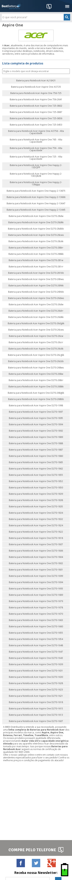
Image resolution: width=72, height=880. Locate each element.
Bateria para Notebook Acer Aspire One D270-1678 (36, 607)
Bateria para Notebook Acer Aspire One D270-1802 (36, 563)
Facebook (20, 863)
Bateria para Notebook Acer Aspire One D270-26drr (35, 311)
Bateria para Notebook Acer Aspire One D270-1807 (36, 544)
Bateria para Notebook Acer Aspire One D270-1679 (36, 601)
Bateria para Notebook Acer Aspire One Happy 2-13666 (36, 197)
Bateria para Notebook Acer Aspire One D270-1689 (36, 595)
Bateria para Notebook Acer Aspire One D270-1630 (36, 677)
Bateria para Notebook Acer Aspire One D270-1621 (36, 696)
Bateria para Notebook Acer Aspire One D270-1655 (36, 633)
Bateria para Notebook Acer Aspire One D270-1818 (36, 538)
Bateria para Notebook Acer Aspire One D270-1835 (36, 506)
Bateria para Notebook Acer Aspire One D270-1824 (36, 525)
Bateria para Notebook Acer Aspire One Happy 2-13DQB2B (36, 175)
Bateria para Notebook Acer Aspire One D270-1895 (36, 418)
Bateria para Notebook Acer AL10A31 (36, 80)
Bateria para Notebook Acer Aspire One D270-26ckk (35, 349)
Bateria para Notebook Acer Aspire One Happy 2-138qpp (36, 183)
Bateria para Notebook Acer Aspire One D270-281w (36, 260)
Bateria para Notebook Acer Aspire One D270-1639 (36, 664)
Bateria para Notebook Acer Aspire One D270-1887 (36, 450)
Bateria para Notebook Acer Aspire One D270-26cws (36, 330)
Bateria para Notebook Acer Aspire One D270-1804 (36, 557)
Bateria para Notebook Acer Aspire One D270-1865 (36, 462)
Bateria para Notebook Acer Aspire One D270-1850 (36, 488)
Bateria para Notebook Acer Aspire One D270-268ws (36, 368)
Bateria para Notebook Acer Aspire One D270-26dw (36, 304)
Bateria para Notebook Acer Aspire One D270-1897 (36, 412)
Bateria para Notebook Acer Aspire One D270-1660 (36, 626)
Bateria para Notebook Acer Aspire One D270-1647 (36, 652)
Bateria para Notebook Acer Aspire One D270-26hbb (36, 292)
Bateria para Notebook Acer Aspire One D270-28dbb (36, 229)
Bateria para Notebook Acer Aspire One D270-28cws (36, 235)
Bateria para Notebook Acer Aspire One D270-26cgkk (36, 355)
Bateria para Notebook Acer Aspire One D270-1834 (36, 513)
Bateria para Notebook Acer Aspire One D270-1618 (36, 702)
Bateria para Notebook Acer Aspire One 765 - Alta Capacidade (36, 141)
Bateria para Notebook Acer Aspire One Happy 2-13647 (36, 203)
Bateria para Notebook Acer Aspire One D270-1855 (36, 475)
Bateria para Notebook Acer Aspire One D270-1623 (36, 690)
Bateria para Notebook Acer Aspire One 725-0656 (36, 118)
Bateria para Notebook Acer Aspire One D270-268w (36, 374)
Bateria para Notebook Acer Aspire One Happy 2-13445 (36, 210)
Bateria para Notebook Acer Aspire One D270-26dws (36, 298)
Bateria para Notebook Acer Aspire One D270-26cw (36, 336)
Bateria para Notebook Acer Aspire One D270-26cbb (36, 361)
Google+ (51, 863)
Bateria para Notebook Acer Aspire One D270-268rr (36, 380)
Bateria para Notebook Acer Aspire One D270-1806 (36, 551)
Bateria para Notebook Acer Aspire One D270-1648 (36, 645)
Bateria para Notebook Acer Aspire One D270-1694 (36, 582)
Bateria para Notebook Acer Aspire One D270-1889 (36, 437)
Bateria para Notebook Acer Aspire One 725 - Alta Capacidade (36, 158)
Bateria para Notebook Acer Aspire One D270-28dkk (36, 222)
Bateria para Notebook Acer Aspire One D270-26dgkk (36, 323)
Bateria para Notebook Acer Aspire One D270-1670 (36, 614)
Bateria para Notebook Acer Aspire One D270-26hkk (36, 285)
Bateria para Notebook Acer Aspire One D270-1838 (36, 500)
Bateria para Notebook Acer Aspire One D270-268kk (36, 386)
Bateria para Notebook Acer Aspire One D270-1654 (36, 639)
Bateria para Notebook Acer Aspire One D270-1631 (36, 671)
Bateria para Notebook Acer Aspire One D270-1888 (36, 443)
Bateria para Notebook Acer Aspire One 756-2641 (36, 99)
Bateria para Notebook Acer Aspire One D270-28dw (36, 216)
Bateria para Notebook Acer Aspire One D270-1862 (36, 469)
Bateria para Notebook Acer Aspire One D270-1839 (36, 494)
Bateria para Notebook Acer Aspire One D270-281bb (36, 273)
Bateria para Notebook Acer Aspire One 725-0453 (36, 125)
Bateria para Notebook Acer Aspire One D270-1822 (36, 532)
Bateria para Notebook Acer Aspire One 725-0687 (36, 112)
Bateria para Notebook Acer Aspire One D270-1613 (36, 715)
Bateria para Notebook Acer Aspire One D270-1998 (36, 405)
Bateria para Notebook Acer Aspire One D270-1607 (36, 721)
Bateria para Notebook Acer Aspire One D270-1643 (36, 658)
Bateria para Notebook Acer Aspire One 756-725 (35, 93)
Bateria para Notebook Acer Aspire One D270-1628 (36, 683)
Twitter (36, 863)
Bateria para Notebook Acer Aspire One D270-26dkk (36, 317)
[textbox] (36, 17)
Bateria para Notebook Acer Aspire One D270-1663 (36, 620)
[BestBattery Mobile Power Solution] (12, 6)
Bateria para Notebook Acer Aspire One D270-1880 (36, 456)
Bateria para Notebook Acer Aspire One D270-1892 (36, 431)
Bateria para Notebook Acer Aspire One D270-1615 (36, 708)
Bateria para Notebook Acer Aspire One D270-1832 (36, 519)
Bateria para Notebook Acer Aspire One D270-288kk (36, 254)
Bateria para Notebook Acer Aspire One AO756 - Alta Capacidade (36, 132)
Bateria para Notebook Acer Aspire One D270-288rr (36, 248)
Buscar (67, 71)
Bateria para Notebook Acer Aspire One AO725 (36, 87)
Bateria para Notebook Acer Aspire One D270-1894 (36, 424)
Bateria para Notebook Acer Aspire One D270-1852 (36, 481)
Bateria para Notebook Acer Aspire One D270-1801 (36, 570)
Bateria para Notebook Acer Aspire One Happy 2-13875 (36, 191)
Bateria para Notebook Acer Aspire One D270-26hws (36, 279)
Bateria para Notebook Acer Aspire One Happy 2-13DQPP (36, 166)
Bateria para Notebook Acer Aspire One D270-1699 (36, 576)
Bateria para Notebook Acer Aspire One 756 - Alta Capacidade (36, 149)
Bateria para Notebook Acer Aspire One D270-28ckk (35, 241)
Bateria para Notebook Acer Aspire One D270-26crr (36, 342)
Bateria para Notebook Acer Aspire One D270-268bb (36, 399)
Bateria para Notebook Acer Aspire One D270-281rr (36, 267)
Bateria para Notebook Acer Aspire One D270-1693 (36, 589)
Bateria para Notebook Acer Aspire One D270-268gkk (36, 393)
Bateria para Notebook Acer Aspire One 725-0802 (36, 106)
